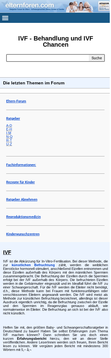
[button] (5, 18)
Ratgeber (13, 119)
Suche (97, 58)
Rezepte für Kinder (20, 182)
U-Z (9, 144)
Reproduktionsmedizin (23, 217)
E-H (9, 129)
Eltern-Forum (16, 101)
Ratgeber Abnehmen (21, 200)
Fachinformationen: (21, 165)
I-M (8, 133)
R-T (9, 140)
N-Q (9, 137)
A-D (9, 125)
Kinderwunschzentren (22, 234)
